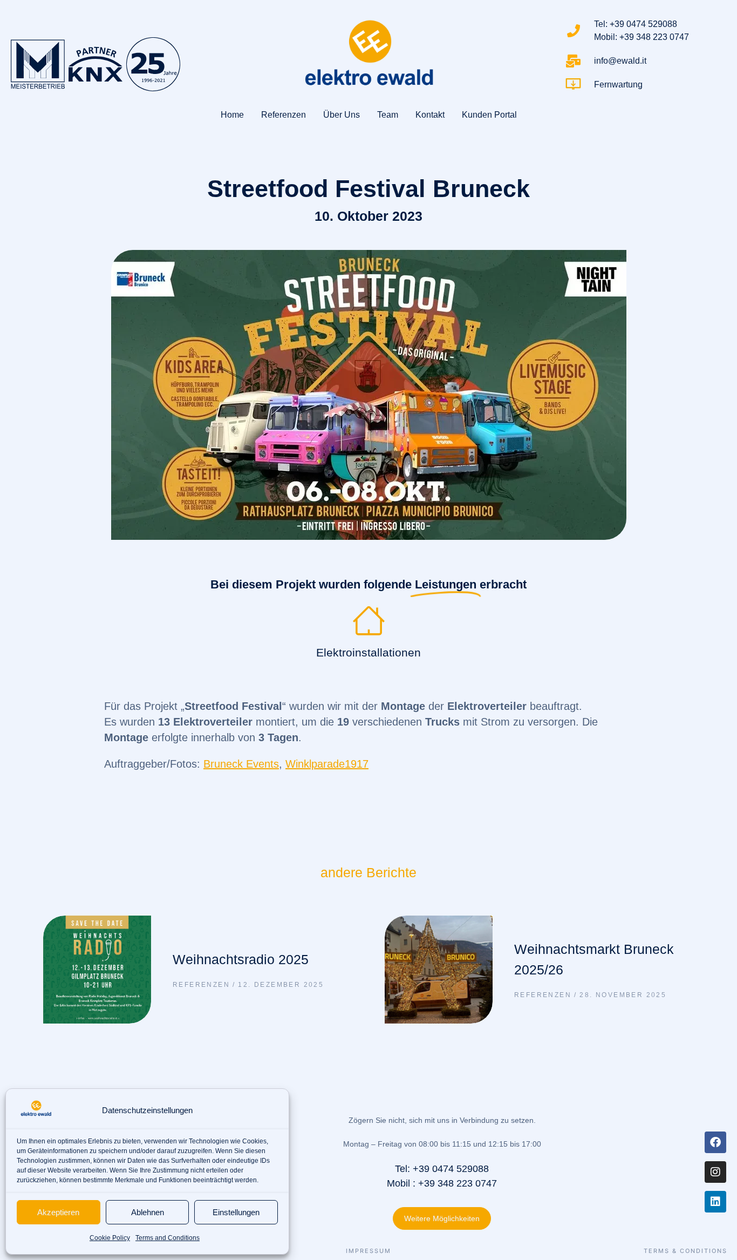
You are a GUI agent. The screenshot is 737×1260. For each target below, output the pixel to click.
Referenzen (201, 984)
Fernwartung (618, 84)
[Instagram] (715, 1172)
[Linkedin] (715, 1201)
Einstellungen (236, 1212)
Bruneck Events (241, 764)
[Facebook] (715, 1142)
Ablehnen (147, 1212)
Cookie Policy (110, 1238)
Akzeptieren (58, 1212)
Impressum (368, 1251)
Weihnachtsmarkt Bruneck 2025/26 (594, 959)
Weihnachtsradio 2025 (241, 959)
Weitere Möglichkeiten (442, 1218)
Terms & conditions (685, 1251)
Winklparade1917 (326, 764)
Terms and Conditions (167, 1238)
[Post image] (97, 970)
